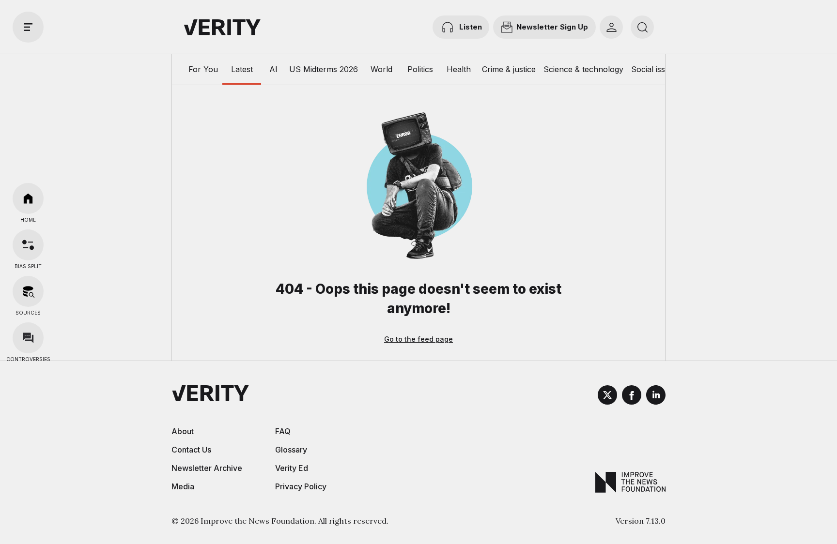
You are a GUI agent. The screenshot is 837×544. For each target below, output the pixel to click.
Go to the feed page (418, 339)
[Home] (28, 198)
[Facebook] (631, 396)
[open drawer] (28, 27)
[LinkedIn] (656, 396)
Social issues (654, 69)
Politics (420, 69)
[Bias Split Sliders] (28, 244)
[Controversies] (28, 337)
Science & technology (583, 69)
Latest (242, 69)
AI (273, 69)
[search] (642, 27)
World (381, 69)
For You (203, 69)
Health (459, 69)
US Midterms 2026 (323, 69)
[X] (607, 396)
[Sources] (28, 291)
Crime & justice (509, 69)
